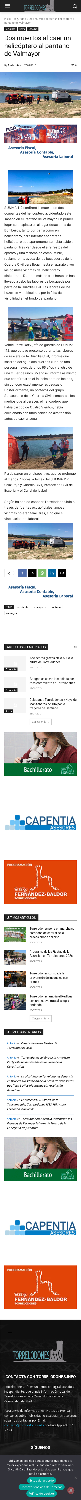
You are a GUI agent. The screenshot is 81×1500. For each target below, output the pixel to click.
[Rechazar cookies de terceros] (75, 1477)
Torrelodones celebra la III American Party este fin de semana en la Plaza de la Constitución (38, 1062)
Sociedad (33, 28)
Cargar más (39, 722)
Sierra (22, 28)
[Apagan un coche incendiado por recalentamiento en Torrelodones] (15, 684)
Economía (11, 669)
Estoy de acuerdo (41, 1480)
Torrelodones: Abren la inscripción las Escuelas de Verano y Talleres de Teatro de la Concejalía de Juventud (39, 1123)
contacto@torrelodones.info (24, 1425)
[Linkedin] (52, 573)
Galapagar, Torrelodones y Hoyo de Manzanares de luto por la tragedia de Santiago (53, 704)
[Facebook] (22, 573)
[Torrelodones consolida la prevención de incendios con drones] (15, 979)
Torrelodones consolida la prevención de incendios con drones (49, 978)
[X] (32, 573)
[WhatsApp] (42, 573)
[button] (40, 448)
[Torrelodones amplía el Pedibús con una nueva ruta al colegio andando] (15, 1002)
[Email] (62, 573)
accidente (23, 607)
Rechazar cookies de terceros (41, 1487)
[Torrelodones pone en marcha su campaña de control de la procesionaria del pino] (15, 934)
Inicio (7, 19)
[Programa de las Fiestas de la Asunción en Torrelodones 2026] (15, 957)
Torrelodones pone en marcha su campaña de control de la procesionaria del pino (52, 933)
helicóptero (39, 607)
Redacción (14, 65)
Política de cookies (42, 1493)
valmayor (11, 613)
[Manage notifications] (70, 1490)
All (75, 647)
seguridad (20, 19)
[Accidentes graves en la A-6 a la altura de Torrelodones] (15, 663)
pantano (56, 607)
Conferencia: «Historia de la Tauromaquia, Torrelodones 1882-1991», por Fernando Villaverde (36, 1104)
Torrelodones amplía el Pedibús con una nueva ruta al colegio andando (51, 1001)
